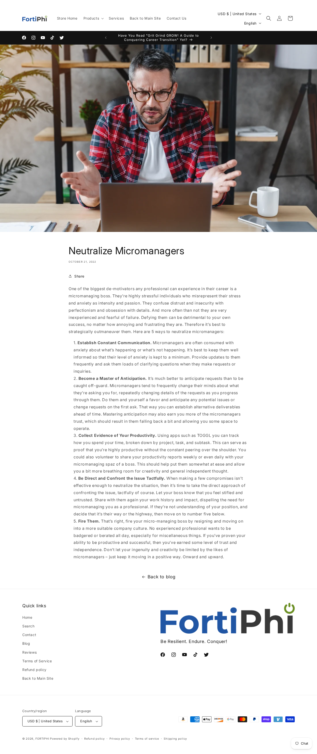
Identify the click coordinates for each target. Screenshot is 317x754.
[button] (93, 18)
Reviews (29, 652)
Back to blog (162, 576)
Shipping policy (175, 738)
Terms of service (147, 738)
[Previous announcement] (105, 37)
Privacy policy (119, 738)
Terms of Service (37, 661)
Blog (26, 643)
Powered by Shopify (64, 738)
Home (27, 617)
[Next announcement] (211, 37)
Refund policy (34, 670)
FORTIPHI (42, 738)
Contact (29, 635)
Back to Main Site (37, 678)
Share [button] (79, 276)
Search (28, 626)
